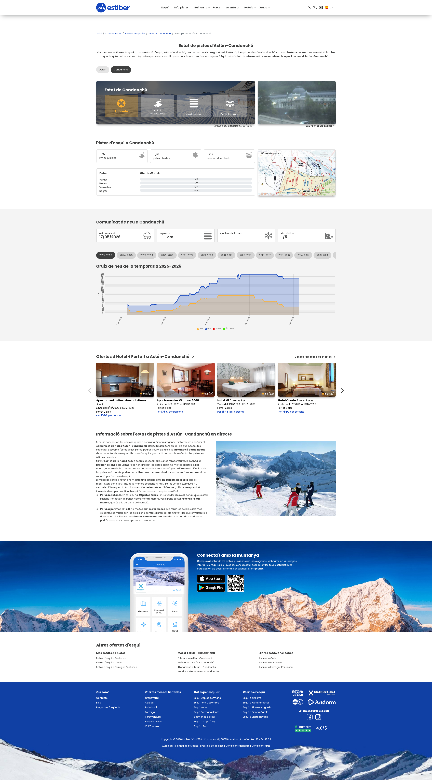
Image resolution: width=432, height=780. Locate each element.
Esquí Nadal (200, 707)
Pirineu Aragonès (135, 33)
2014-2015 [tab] (303, 255)
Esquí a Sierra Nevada (255, 716)
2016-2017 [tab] (265, 255)
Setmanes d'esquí (204, 716)
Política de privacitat (187, 745)
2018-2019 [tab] (226, 255)
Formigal (150, 712)
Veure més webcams (318, 126)
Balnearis (200, 7)
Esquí (165, 7)
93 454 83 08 (263, 739)
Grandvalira (152, 698)
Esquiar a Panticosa (270, 662)
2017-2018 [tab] (245, 255)
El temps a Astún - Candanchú (195, 658)
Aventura (232, 7)
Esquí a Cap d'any (204, 721)
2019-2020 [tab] (207, 255)
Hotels (248, 7)
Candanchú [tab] (121, 69)
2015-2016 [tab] (284, 255)
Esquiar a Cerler (268, 658)
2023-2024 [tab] (146, 255)
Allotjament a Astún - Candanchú (197, 667)
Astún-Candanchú (160, 33)
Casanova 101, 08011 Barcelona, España (226, 739)
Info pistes (181, 7)
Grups (263, 7)
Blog (98, 702)
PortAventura (153, 716)
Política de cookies (212, 745)
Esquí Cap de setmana (207, 698)
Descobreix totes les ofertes (313, 357)
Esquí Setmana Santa (206, 712)
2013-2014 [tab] (322, 255)
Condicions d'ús (260, 745)
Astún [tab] (102, 69)
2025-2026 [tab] (105, 255)
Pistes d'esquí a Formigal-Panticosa (116, 667)
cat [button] (332, 7)
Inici (99, 33)
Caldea (149, 702)
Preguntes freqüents (108, 707)
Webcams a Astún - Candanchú (196, 662)
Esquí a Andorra (252, 698)
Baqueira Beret (153, 721)
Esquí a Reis (201, 726)
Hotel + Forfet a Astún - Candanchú (198, 671)
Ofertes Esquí (113, 33)
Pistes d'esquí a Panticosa (111, 658)
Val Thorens (152, 726)
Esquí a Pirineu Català (255, 712)
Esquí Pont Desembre (206, 702)
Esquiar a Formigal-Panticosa (276, 667)
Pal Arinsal (151, 707)
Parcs (216, 7)
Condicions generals (237, 745)
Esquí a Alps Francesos (256, 702)
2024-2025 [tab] (126, 255)
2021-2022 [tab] (187, 255)
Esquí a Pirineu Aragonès (257, 707)
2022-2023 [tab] (167, 255)
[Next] (342, 390)
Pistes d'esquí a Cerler (109, 662)
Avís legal (167, 745)
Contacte (102, 698)
